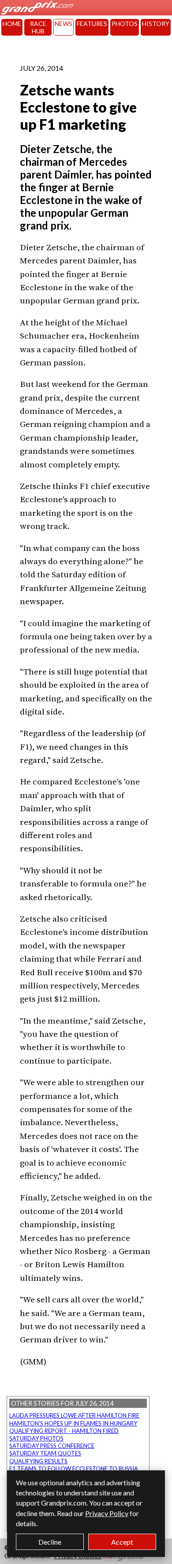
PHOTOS (125, 23)
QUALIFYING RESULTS (38, 1461)
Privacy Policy (106, 1513)
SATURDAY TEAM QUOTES (45, 1453)
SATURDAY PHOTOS (36, 1438)
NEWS (63, 23)
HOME (12, 23)
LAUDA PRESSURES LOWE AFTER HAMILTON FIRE (74, 1415)
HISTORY (155, 23)
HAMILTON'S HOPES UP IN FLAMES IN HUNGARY (73, 1423)
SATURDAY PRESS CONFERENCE (51, 1445)
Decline (49, 1542)
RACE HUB (38, 27)
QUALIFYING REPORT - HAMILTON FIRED (64, 1430)
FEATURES (92, 23)
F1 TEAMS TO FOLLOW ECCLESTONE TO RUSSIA (73, 1468)
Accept (122, 1542)
